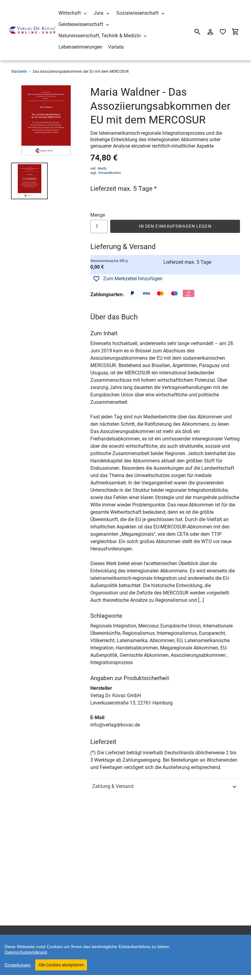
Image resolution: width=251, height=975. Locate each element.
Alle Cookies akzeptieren (61, 964)
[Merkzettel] (223, 31)
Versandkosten (109, 173)
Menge (97, 215)
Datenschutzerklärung (26, 952)
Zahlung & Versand (112, 786)
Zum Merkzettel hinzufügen (133, 278)
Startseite (19, 71)
